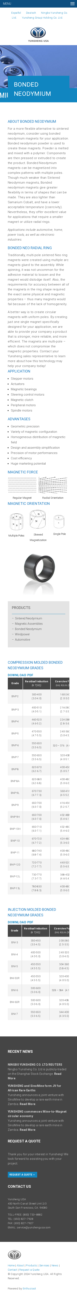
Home (11, 1265)
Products (31, 1265)
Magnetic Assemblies (29, 623)
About (20, 1265)
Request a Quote (20, 1174)
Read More (28, 1104)
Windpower (22, 634)
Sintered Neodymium (28, 618)
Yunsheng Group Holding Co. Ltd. (42, 17)
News (55, 1265)
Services (44, 1265)
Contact (12, 1269)
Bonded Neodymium (28, 629)
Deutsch (31, 12)
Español (16, 12)
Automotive (22, 639)
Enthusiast (29, 1288)
